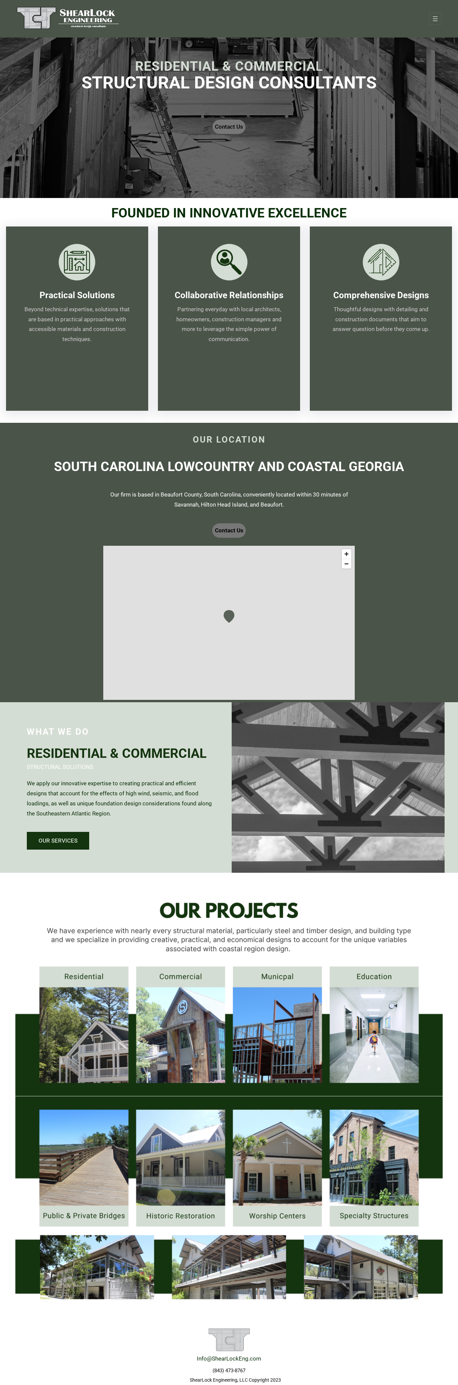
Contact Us (229, 126)
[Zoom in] (346, 554)
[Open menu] (435, 19)
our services (58, 840)
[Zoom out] (346, 564)
